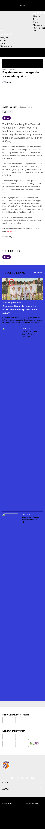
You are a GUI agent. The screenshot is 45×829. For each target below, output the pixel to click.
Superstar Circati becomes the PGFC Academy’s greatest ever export (19, 309)
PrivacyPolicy (7, 803)
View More (38, 273)
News (12, 69)
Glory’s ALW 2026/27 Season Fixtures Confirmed (30, 334)
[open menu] (2, 29)
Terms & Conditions (31, 803)
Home (4, 69)
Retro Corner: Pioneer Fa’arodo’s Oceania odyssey (30, 519)
